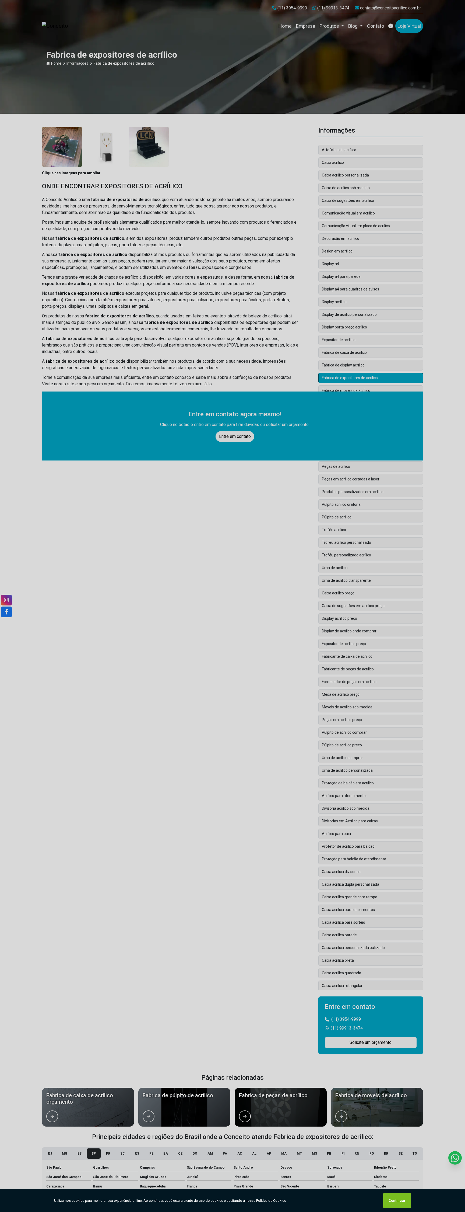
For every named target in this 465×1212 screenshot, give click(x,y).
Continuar (397, 1201)
